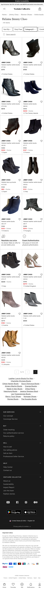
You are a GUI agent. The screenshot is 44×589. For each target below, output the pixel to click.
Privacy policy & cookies (21, 526)
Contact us (7, 470)
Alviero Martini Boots (13, 386)
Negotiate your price (9, 240)
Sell (5, 443)
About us (6, 481)
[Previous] (17, 372)
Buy (4, 426)
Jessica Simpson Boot (29, 391)
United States (22, 578)
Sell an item (7, 453)
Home (4, 14)
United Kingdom (13, 578)
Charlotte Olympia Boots (21, 381)
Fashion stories (9, 494)
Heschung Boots (10, 391)
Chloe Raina (30, 389)
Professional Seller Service (13, 456)
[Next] (27, 372)
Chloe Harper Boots (10, 383)
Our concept (8, 416)
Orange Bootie (31, 386)
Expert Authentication (30, 240)
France (5, 578)
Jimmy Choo (14, 14)
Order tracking (9, 429)
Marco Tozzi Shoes (13, 396)
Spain (35, 578)
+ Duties (30, 111)
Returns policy (8, 436)
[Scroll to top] (35, 372)
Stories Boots (12, 399)
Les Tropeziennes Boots (21, 394)
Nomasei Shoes (30, 396)
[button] (39, 8)
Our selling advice (10, 450)
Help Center (7, 467)
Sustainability (8, 484)
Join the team (8, 490)
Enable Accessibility (22, 1)
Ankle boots (38, 14)
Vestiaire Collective (12, 477)
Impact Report (8, 487)
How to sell (7, 446)
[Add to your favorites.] (19, 62)
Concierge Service (10, 419)
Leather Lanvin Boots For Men (20, 378)
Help (5, 463)
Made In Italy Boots (14, 389)
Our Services (9, 412)
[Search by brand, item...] (4, 9)
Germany (29, 578)
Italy (39, 578)
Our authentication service (13, 433)
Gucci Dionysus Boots (30, 383)
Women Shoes (26, 14)
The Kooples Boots (29, 399)
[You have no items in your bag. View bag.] (39, 8)
